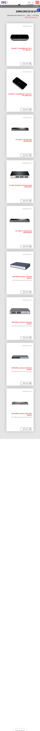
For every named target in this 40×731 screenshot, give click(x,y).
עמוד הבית (36, 15)
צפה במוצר (25, 64)
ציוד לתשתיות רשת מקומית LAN (16, 15)
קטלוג (28, 15)
